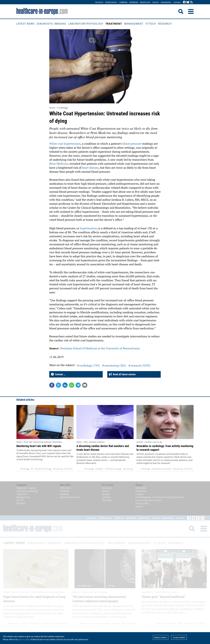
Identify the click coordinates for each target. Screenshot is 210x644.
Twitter (105, 491)
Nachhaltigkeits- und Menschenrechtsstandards (159, 497)
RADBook (133, 2)
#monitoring (58, 469)
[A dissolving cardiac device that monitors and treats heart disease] (105, 422)
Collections (65, 487)
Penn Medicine (58, 164)
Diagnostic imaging (51, 23)
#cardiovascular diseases (161, 469)
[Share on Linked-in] (65, 385)
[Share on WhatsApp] (71, 385)
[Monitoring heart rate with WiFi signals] (45, 422)
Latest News (25, 23)
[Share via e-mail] (84, 385)
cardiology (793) (89, 365)
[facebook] (184, 2)
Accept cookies (179, 637)
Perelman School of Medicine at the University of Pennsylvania (100, 348)
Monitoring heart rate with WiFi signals (38, 446)
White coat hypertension (65, 144)
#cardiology (24, 469)
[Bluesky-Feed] (187, 2)
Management (133, 23)
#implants (99, 469)
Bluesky (106, 494)
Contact (177, 2)
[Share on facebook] (51, 385)
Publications (111, 2)
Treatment (113, 23)
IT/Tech (150, 23)
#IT (32, 469)
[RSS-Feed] (191, 2)
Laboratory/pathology (85, 23)
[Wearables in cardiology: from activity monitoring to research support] (165, 422)
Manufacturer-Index (70, 497)
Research (165, 23)
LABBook (123, 2)
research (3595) (140, 365)
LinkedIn (106, 497)
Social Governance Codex (148, 500)
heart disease (90, 168)
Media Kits (145, 2)
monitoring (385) (115, 365)
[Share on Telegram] (78, 385)
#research (69, 469)
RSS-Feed (107, 500)
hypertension (88, 228)
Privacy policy (142, 503)
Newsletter (166, 2)
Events (155, 2)
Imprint (139, 506)
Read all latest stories (124, 374)
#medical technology (43, 469)
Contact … (59, 374)
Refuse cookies (160, 637)
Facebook (107, 487)
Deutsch (99, 2)
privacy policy (24, 639)
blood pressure (132, 144)
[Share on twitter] (58, 385)
